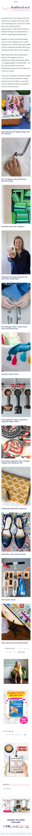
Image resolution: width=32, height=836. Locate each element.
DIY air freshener (9, 47)
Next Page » (21, 652)
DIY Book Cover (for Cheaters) (12, 227)
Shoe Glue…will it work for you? (13, 554)
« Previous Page (9, 648)
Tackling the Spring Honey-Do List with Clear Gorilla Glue (14, 278)
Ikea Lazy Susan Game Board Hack (14, 643)
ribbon (26, 60)
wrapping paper (9, 63)
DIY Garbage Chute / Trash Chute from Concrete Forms (14, 328)
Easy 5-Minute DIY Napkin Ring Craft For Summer (15, 133)
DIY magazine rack (14, 57)
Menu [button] (16, 2)
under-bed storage (24, 76)
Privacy (30, 833)
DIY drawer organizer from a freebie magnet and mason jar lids (15, 462)
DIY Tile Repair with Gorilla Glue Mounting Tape (13, 180)
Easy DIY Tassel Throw (9, 374)
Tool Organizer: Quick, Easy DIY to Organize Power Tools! (14, 421)
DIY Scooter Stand (8, 600)
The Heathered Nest (16, 8)
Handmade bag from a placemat (14, 509)
